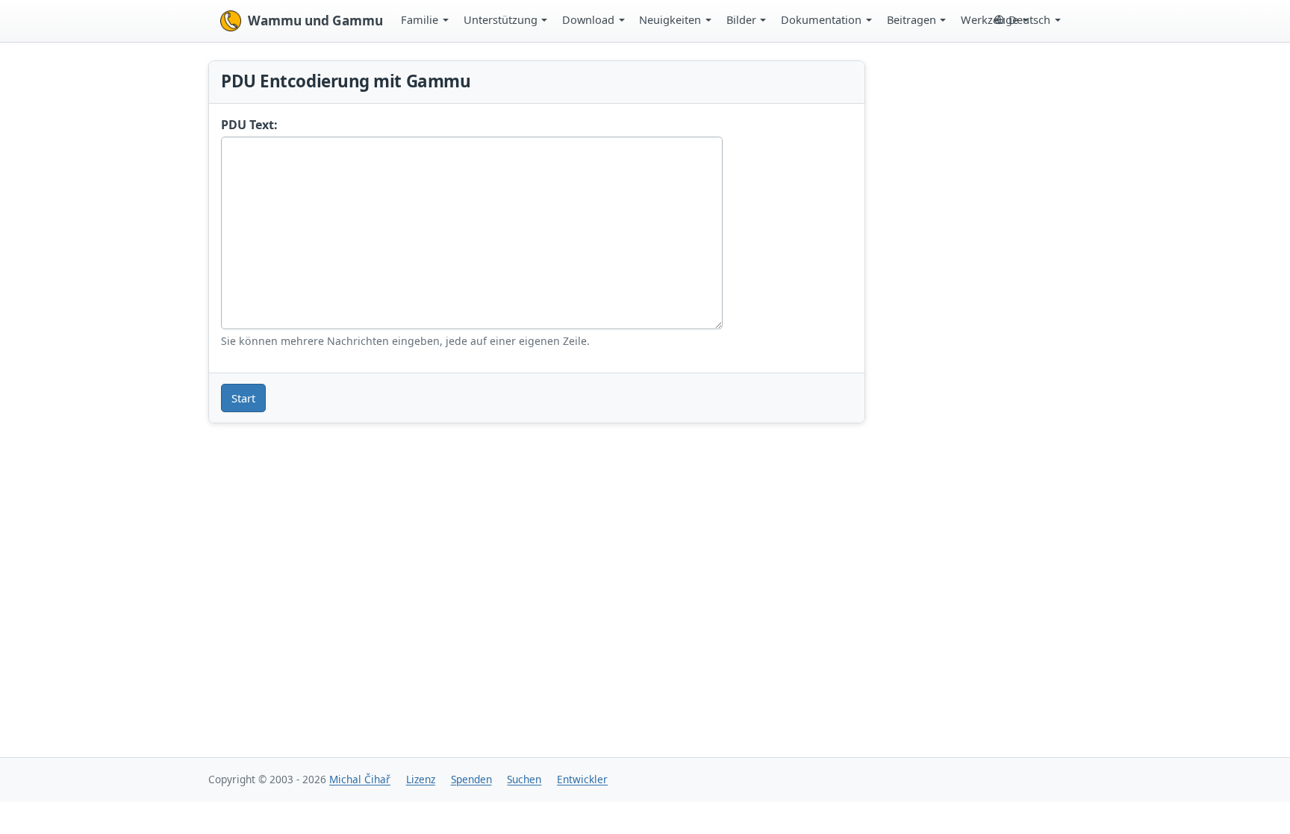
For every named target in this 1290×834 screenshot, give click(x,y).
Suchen (524, 779)
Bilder (741, 19)
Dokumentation (821, 19)
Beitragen (911, 19)
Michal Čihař (359, 779)
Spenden (471, 779)
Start (243, 397)
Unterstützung (501, 19)
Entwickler (582, 779)
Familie (419, 19)
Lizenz (420, 779)
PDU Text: (249, 124)
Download (588, 19)
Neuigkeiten (670, 19)
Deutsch (1029, 19)
